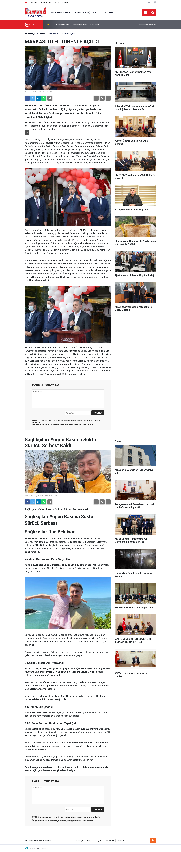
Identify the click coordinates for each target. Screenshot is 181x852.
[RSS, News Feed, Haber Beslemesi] (153, 840)
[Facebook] (27, 98)
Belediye (97, 12)
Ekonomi (42, 34)
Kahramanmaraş (60, 12)
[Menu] (145, 12)
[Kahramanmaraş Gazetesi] (35, 12)
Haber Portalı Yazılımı (37, 848)
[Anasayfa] (26, 2)
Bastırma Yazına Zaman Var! (68, 24)
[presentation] (34, 24)
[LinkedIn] (38, 98)
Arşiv (57, 2)
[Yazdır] (49, 98)
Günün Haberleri (46, 2)
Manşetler (34, 2)
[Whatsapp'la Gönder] (43, 98)
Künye (89, 841)
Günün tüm (147, 24)
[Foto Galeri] (155, 2)
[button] (96, 98)
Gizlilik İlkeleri (109, 841)
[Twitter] (32, 98)
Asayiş (86, 12)
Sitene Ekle (65, 2)
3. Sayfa (76, 12)
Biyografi (110, 12)
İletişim (98, 841)
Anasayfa (32, 34)
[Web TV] (149, 2)
